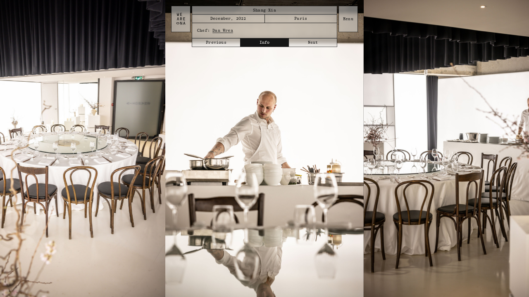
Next (313, 42)
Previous (216, 42)
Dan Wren (222, 30)
